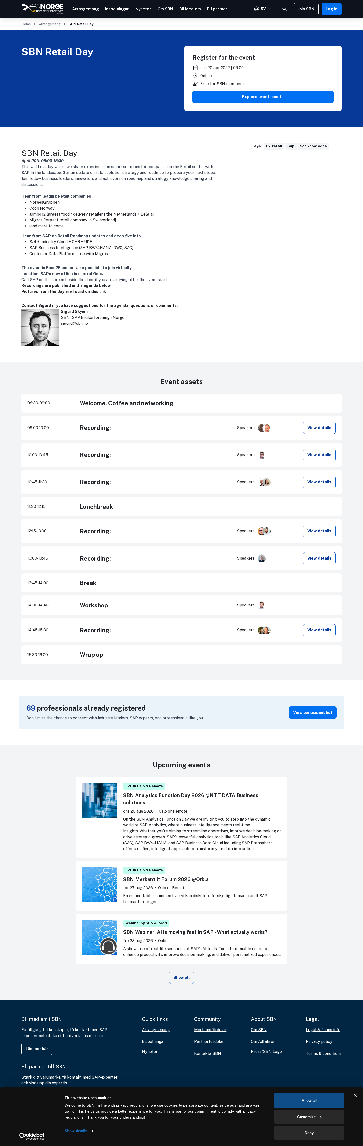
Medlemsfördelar (210, 1029)
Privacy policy (319, 1041)
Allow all (309, 1100)
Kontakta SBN (207, 1053)
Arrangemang (85, 9)
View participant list (312, 712)
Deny (309, 1133)
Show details (76, 1131)
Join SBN (306, 9)
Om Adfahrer (263, 1041)
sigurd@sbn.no (74, 323)
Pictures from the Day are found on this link (63, 291)
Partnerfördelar (209, 1041)
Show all (181, 977)
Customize (306, 1117)
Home (26, 24)
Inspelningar (117, 9)
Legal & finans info (323, 1029)
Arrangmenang (156, 1029)
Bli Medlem (190, 9)
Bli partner (217, 9)
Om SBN (165, 9)
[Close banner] (355, 1095)
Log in (331, 9)
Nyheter (143, 9)
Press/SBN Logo (266, 1051)
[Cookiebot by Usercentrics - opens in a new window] (32, 1136)
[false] (285, 9)
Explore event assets (263, 96)
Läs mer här (37, 1048)
